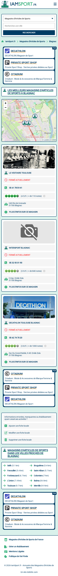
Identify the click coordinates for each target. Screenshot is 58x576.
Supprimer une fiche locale (20, 440)
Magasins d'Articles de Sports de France (26, 539)
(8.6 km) (40, 481)
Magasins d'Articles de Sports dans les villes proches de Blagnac (28, 453)
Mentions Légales (16, 551)
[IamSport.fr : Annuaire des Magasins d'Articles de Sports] (19, 4)
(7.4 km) (14, 481)
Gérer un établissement (19, 546)
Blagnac (52, 41)
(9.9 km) (41, 486)
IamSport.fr (10, 41)
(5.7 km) (43, 470)
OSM (54, 140)
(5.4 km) (42, 465)
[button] (34, 116)
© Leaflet (45, 140)
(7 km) (41, 475)
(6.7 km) (17, 475)
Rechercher (29, 33)
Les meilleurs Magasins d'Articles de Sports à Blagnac (30, 92)
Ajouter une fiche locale (19, 426)
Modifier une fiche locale (19, 433)
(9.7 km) (15, 486)
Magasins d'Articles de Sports (32, 41)
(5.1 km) (13, 465)
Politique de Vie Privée (18, 556)
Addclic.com (32, 572)
